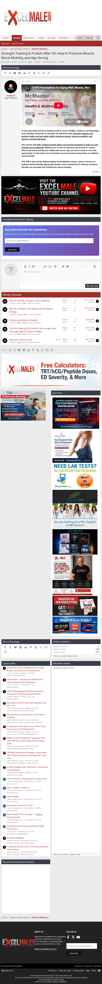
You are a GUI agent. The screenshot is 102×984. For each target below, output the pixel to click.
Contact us (52, 970)
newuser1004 (68, 668)
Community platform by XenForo (51, 976)
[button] (10, 38)
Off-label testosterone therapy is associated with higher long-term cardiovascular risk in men (27, 755)
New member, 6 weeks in (18, 787)
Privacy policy (78, 970)
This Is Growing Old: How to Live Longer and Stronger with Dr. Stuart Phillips (32, 330)
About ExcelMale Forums (45, 949)
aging (30, 62)
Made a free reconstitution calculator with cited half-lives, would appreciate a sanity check (26, 740)
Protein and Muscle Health (23, 320)
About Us (78, 966)
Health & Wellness (34, 303)
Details (84, 978)
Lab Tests (51, 37)
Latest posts (9, 663)
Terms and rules (65, 970)
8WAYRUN (63, 982)
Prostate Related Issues (16, 675)
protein (61, 62)
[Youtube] (78, 938)
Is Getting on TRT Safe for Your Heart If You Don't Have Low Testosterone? (26, 727)
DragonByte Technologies (72, 978)
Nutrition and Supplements (17, 834)
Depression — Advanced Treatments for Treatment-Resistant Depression (25, 680)
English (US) (8, 970)
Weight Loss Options (15, 775)
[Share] (94, 81)
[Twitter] (73, 938)
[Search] (98, 38)
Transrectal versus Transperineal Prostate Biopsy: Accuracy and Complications (25, 669)
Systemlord (57, 668)
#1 (98, 81)
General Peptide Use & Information (21, 710)
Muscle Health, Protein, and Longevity (29, 300)
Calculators (63, 37)
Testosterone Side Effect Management (22, 734)
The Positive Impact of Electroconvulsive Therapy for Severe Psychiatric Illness (25, 692)
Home (5, 37)
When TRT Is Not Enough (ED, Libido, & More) (24, 722)
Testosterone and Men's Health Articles (22, 763)
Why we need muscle (20, 339)
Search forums (17, 43)
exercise (37, 62)
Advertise (97, 966)
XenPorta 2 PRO (40, 982)
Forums (16, 37)
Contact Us (88, 966)
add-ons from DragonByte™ (45, 978)
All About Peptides (15, 837)
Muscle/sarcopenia (50, 62)
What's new (28, 37)
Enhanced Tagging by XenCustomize (51, 980)
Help (87, 970)
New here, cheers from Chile (20, 805)
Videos (41, 37)
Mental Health (12, 687)
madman (7, 62)
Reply (97, 171)
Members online (61, 663)
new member (13, 796)
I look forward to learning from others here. (27, 778)
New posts (5, 43)
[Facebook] (68, 938)
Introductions (12, 784)
